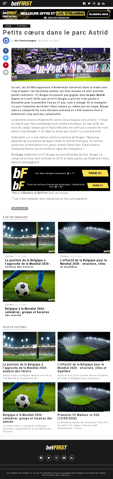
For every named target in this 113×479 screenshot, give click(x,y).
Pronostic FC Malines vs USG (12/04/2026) (78, 416)
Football (9, 256)
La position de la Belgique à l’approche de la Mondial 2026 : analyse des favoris (28, 264)
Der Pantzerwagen (25, 40)
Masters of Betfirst (36, 193)
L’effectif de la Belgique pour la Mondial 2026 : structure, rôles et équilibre (83, 264)
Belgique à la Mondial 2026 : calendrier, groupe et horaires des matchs (27, 312)
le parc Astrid (96, 95)
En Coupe (17, 154)
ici (69, 475)
